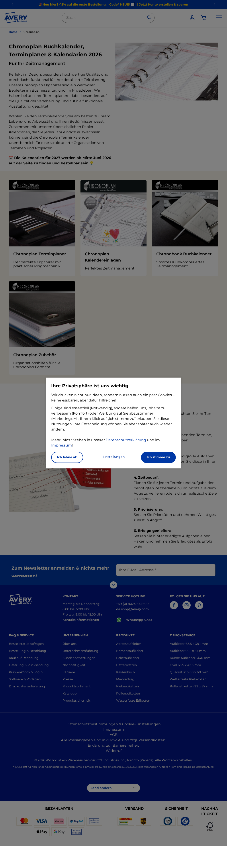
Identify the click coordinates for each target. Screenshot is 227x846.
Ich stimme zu (158, 457)
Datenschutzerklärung (126, 440)
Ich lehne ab (67, 457)
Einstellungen (113, 457)
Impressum (61, 445)
